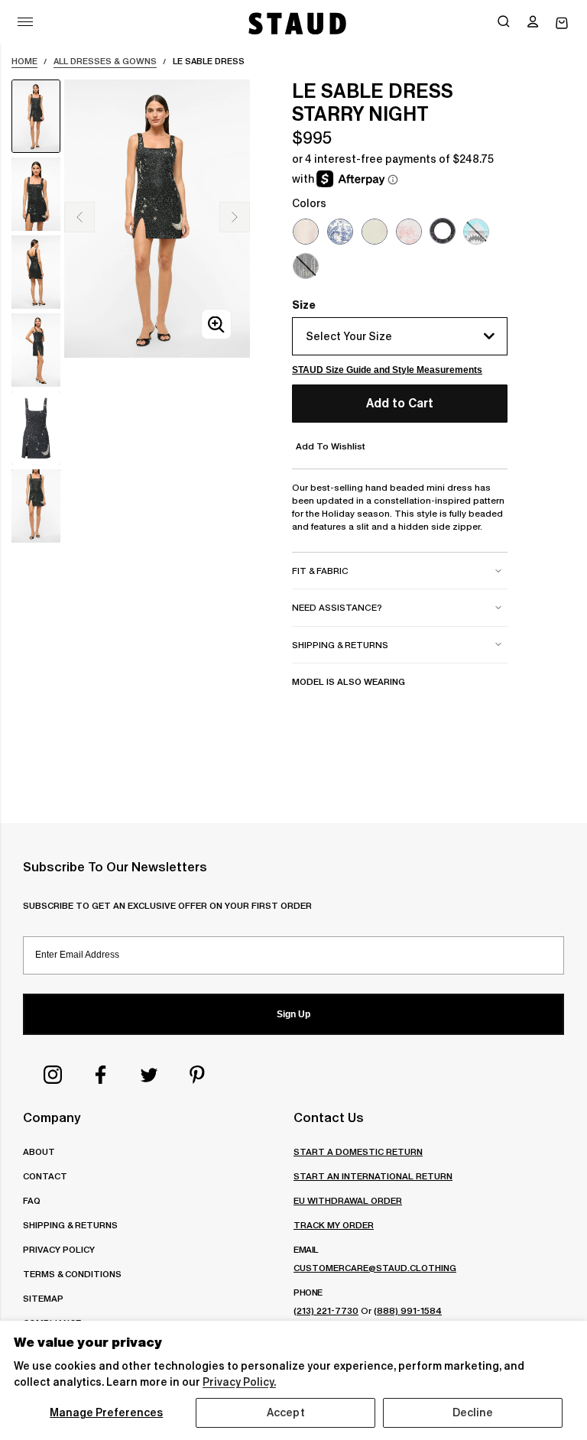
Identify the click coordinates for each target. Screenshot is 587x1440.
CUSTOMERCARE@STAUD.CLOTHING (375, 1267)
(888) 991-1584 (408, 1310)
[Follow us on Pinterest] (197, 1074)
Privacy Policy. (239, 1382)
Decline (473, 1412)
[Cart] (561, 23)
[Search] (503, 23)
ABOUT (39, 1151)
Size (304, 305)
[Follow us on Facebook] (101, 1074)
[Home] (295, 23)
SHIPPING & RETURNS (70, 1224)
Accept (286, 1412)
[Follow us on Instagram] (52, 1074)
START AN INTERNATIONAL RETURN (373, 1175)
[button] (532, 23)
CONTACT (45, 1175)
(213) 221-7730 (326, 1310)
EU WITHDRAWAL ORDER (348, 1200)
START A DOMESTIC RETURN (358, 1151)
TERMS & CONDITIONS (72, 1273)
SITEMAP (43, 1298)
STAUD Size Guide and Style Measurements (387, 370)
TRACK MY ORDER (334, 1224)
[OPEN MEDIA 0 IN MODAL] (216, 324)
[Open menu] (25, 21)
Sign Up (293, 1014)
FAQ (32, 1200)
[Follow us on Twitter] (149, 1074)
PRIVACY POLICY (59, 1249)
